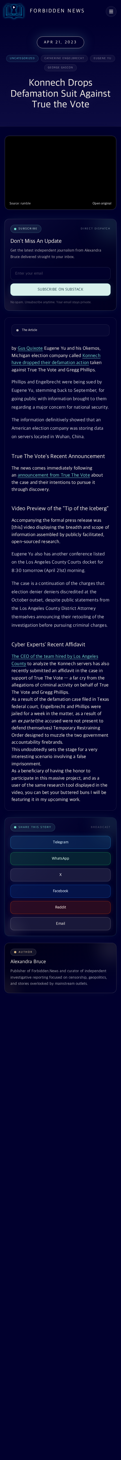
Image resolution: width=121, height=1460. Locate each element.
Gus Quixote (30, 348)
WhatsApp (60, 858)
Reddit (60, 907)
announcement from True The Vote (54, 475)
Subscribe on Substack (60, 289)
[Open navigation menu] (111, 11)
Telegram (60, 842)
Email (60, 923)
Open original (102, 203)
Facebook (60, 891)
